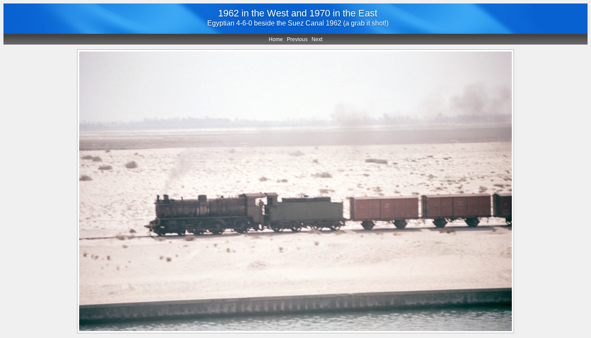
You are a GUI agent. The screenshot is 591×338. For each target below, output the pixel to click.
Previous (297, 39)
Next (317, 39)
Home (276, 39)
